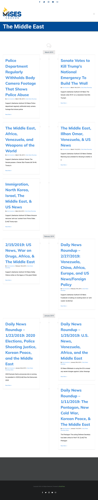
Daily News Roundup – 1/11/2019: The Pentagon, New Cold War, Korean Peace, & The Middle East (76, 407)
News (12, 370)
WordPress (62, 486)
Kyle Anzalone (10, 99)
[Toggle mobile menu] (94, 14)
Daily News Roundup (31, 99)
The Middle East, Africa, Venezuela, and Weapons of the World (20, 139)
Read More (8, 114)
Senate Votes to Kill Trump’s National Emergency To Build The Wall (75, 72)
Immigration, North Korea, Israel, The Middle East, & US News (18, 195)
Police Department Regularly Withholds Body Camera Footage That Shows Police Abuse (20, 77)
